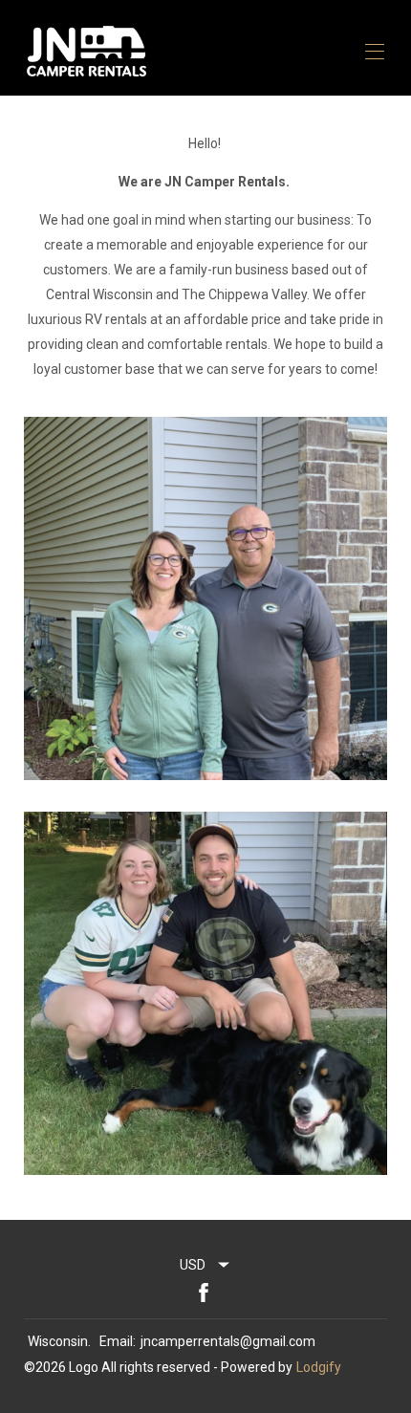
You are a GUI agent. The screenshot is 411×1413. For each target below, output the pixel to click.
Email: (117, 1341)
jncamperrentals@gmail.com (228, 1341)
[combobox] (205, 1264)
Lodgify (318, 1367)
